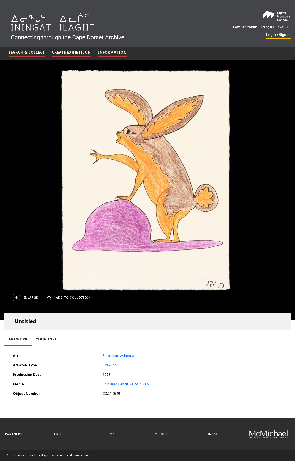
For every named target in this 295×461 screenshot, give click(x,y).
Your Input (48, 339)
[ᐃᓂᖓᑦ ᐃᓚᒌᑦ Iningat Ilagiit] (99, 25)
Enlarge (30, 297)
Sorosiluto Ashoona (118, 355)
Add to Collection (73, 297)
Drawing (110, 365)
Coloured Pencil (115, 384)
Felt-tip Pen (139, 384)
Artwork (17, 339)
